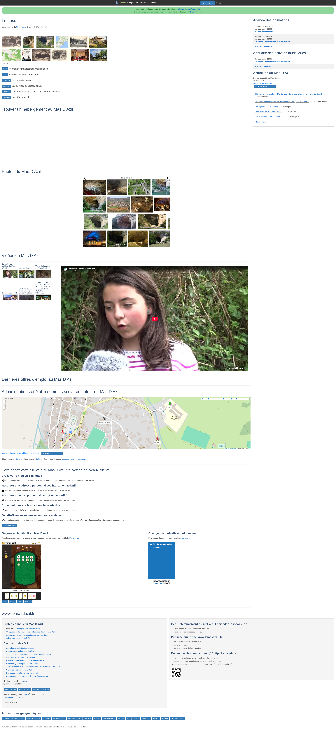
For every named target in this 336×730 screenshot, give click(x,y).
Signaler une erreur (24, 689)
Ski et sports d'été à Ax (177, 718)
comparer (186, 538)
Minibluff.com (75, 538)
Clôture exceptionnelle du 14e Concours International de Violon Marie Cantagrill (288, 94)
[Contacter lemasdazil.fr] (220, 2)
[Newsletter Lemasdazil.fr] (216, 2)
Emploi (143, 3)
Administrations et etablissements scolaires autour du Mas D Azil (33, 667)
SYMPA (20, 601)
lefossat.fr (156, 718)
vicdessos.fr (88, 718)
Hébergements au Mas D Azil (28, 629)
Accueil (123, 3)
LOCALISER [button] (6, 91)
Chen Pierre (21, 27)
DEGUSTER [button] (6, 80)
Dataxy (19, 459)
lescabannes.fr (146, 718)
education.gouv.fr (69, 459)
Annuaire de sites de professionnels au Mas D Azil (27, 635)
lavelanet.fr (165, 718)
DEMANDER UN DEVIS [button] (9, 525)
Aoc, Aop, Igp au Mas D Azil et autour (22, 657)
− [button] (4, 408)
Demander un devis (10, 689)
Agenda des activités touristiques (20, 648)
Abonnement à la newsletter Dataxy (27, 676)
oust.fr (128, 718)
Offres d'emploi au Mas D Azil (18, 638)
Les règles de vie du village (266, 107)
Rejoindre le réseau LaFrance (41, 689)
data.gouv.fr (83, 459)
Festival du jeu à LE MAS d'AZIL (268, 112)
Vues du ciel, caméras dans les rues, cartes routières (28, 654)
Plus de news (260, 122)
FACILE (5, 601)
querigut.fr (121, 718)
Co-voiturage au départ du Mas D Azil (22, 664)
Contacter (23, 681)
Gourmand (152, 3)
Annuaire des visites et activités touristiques (24, 651)
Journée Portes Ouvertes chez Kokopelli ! (272, 42)
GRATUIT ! (28, 601)
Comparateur (132, 3)
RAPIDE (12, 601)
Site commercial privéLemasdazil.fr (208, 2)
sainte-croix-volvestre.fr (33, 718)
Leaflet (226, 448)
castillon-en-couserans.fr (74, 718)
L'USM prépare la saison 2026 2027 (270, 117)
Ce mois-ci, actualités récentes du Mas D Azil (25, 660)
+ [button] (4, 405)
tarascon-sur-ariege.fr (109, 718)
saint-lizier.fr (46, 718)
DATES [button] (5, 69)
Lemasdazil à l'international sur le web (22, 673)
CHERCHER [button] (6, 97)
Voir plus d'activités (263, 66)
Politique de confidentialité (188, 9)
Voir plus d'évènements (265, 46)
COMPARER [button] (6, 86)
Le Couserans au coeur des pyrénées (13, 718)
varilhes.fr (97, 718)
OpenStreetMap (232, 448)
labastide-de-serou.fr (59, 718)
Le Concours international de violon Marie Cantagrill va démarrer (282, 102)
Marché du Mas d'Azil (264, 32)
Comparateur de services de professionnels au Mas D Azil (30, 632)
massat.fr (136, 718)
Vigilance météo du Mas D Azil (19, 670)
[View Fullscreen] (4, 401)
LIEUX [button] (5, 74)
